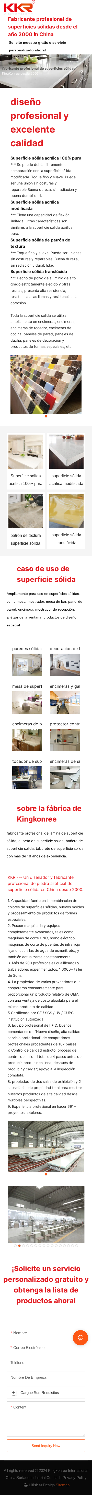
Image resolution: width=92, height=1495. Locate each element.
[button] (46, 416)
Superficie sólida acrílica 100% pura (25, 480)
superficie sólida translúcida (66, 539)
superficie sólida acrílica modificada (66, 480)
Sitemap (62, 1485)
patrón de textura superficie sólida (25, 539)
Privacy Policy (75, 1477)
